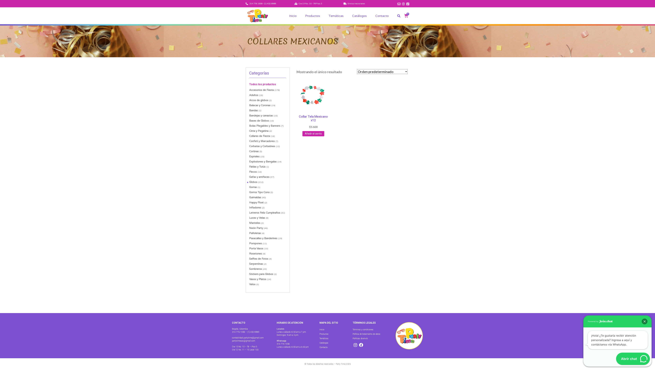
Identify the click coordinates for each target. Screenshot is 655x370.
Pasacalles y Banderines (263, 238)
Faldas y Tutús (257, 166)
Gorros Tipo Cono (259, 192)
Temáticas (336, 16)
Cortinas (254, 151)
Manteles (254, 222)
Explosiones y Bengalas (263, 161)
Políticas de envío (360, 338)
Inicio (293, 16)
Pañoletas (255, 233)
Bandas (253, 110)
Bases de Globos (259, 120)
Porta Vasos (256, 248)
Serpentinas (256, 263)
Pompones (255, 243)
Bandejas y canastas (261, 115)
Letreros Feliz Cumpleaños (264, 212)
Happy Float (256, 202)
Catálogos (359, 16)
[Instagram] (403, 3)
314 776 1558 (283, 344)
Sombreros (255, 268)
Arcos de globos (258, 100)
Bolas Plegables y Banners (264, 125)
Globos (253, 182)
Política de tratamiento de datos (366, 334)
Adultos (253, 95)
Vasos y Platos (257, 279)
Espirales (254, 156)
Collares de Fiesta (259, 136)
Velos (252, 284)
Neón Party (256, 228)
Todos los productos (262, 84)
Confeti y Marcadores (262, 141)
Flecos (253, 171)
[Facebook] (361, 345)
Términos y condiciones (363, 329)
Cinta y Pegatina (258, 130)
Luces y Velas (257, 217)
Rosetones (255, 253)
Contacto (382, 16)
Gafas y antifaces (259, 176)
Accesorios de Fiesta (261, 90)
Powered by (593, 321)
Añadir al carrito (313, 133)
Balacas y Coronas (260, 105)
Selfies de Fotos (258, 258)
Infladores (255, 207)
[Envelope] (399, 3)
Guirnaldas (255, 197)
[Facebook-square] (407, 3)
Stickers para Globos (261, 274)
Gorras (253, 187)
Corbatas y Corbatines (262, 146)
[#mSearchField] (398, 16)
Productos (312, 16)
